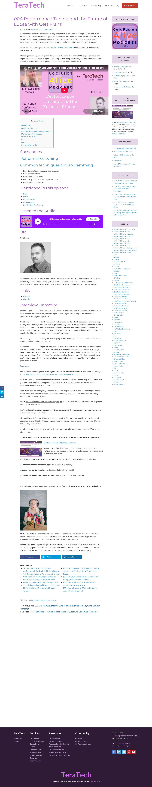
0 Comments (48, 29)
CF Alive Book (54, 738)
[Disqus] (61, 645)
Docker (116, 317)
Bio (22, 139)
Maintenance (35, 752)
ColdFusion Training (121, 310)
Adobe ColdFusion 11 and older (124, 229)
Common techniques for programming (36, 131)
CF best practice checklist (59, 755)
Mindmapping (119, 350)
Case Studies (35, 761)
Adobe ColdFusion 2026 (122, 246)
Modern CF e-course (57, 752)
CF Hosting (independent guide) (125, 148)
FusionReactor (119, 327)
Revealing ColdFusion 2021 (123, 67)
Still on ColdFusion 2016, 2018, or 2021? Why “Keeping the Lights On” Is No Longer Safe (126, 212)
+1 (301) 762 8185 (122, 746)
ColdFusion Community (122, 285)
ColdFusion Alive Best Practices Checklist (60, 443)
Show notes (26, 125)
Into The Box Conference (63, 47)
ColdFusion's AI (119, 313)
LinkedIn (26, 299)
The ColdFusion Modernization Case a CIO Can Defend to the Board (124, 204)
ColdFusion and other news (123, 283)
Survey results (119, 373)
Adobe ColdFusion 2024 (122, 241)
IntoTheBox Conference (122, 329)
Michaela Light (36, 29)
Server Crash (118, 361)
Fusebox (116, 324)
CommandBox (118, 315)
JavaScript (117, 334)
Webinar (117, 382)
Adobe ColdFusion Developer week (126, 248)
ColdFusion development (126, 122)
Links (23, 142)
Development (35, 749)
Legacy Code (118, 343)
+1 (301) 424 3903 (122, 743)
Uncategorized (119, 380)
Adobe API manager (120, 81)
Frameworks (118, 322)
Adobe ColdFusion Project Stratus (125, 250)
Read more (24, 366)
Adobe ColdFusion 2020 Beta (123, 234)
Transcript (117, 378)
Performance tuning (29, 128)
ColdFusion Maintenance (122, 299)
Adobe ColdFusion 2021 (122, 236)
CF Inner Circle (81, 741)
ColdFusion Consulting (121, 290)
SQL (115, 368)
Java (115, 331)
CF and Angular (119, 72)
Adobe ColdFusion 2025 (122, 243)
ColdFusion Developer (121, 292)
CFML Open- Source (46, 600)
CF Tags (116, 266)
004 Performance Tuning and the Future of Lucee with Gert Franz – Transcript (64, 612)
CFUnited (117, 278)
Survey (116, 371)
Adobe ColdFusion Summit (123, 253)
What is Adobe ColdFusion (123, 151)
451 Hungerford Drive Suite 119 (125, 735)
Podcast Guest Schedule (59, 744)
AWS (115, 255)
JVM (115, 336)
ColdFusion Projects (120, 303)
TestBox (116, 375)
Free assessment (37, 741)
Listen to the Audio (28, 136)
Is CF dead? (117, 161)
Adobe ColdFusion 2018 (122, 232)
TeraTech (29, 5)
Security (33, 758)
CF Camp (117, 264)
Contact (17, 741)
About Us (18, 738)
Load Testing (118, 345)
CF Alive (116, 259)
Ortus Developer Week (121, 357)
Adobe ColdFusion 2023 (122, 239)
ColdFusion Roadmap (121, 306)
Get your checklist (118, 134)
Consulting (34, 744)
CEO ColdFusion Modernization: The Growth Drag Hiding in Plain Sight (125, 196)
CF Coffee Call (36, 738)
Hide (41, 121)
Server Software (119, 364)
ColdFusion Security (120, 308)
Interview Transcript (29, 145)
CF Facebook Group (83, 744)
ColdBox (116, 280)
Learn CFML (118, 338)
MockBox (117, 352)
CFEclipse (117, 271)
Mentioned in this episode (31, 134)
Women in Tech (119, 384)
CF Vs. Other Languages (122, 269)
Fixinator (117, 320)
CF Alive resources (56, 749)
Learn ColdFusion (120, 340)
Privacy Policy (96, 782)
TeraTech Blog (55, 747)
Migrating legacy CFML (121, 76)
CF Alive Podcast (34, 600)
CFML (115, 273)
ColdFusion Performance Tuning (125, 301)
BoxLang (117, 257)
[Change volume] (58, 224)
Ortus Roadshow (119, 359)
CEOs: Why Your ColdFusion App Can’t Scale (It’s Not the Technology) (125, 188)
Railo (25, 194)
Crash (32, 747)
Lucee (25, 196)
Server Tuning (118, 366)
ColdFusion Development (122, 294)
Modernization (36, 755)
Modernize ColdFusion (121, 354)
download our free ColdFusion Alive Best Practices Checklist (49, 374)
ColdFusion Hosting (120, 296)
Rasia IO (26, 296)
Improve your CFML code (122, 87)
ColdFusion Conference (122, 287)
